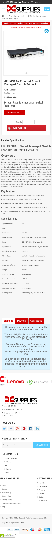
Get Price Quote (14, 112)
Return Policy (6, 496)
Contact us (7, 469)
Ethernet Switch (19, 16)
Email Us (25, 2)
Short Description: (11, 97)
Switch (41, 497)
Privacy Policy (6, 492)
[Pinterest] (24, 428)
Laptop (41, 493)
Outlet (4, 485)
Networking (43, 486)
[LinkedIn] (37, 428)
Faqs (5, 465)
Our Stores (7, 462)
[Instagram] (30, 428)
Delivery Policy (7, 500)
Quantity (19, 122)
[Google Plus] (17, 428)
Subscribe (43, 445)
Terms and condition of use (11, 503)
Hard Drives (43, 483)
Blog (3, 507)
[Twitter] (4, 428)
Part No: (7, 90)
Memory (42, 490)
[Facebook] (11, 428)
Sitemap (6, 472)
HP (9, 16)
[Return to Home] (3, 16)
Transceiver (43, 500)
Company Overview (10, 458)
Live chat (37, 2)
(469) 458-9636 (11, 2)
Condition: (7, 93)
